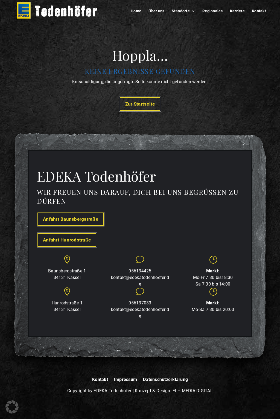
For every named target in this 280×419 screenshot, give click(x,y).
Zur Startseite (140, 104)
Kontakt (259, 11)
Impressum (125, 379)
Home (136, 11)
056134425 (140, 270)
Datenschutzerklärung (165, 379)
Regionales (212, 11)
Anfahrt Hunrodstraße (67, 240)
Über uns (156, 11)
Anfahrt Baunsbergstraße (70, 219)
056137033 (140, 302)
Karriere (237, 11)
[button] (12, 407)
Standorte (181, 11)
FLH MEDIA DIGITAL (193, 390)
